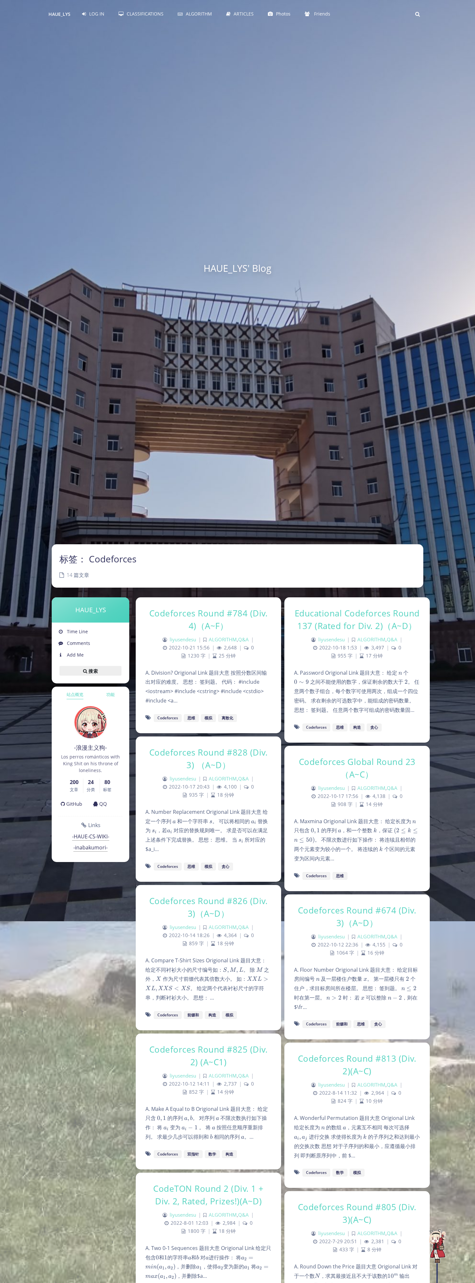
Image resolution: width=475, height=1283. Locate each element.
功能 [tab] (110, 694)
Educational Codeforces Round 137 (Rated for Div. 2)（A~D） (357, 619)
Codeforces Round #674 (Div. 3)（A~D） (357, 916)
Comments (78, 643)
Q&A (243, 639)
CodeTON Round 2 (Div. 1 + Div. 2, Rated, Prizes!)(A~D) (208, 1195)
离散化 (227, 718)
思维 (191, 718)
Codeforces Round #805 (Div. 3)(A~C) (357, 1213)
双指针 (193, 1154)
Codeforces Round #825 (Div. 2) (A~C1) (208, 1056)
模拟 (208, 718)
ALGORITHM (223, 639)
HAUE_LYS (59, 14)
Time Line (77, 631)
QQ (102, 804)
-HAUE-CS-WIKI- (90, 836)
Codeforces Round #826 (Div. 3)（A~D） (208, 907)
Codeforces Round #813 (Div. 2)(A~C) (357, 1065)
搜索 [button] (92, 671)
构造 (357, 727)
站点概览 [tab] (75, 694)
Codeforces (167, 718)
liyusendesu (183, 639)
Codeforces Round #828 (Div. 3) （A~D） (208, 759)
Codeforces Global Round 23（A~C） (357, 768)
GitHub (73, 804)
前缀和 (193, 1015)
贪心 (374, 727)
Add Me (75, 655)
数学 (212, 1154)
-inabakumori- (90, 847)
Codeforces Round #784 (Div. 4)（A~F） (208, 619)
